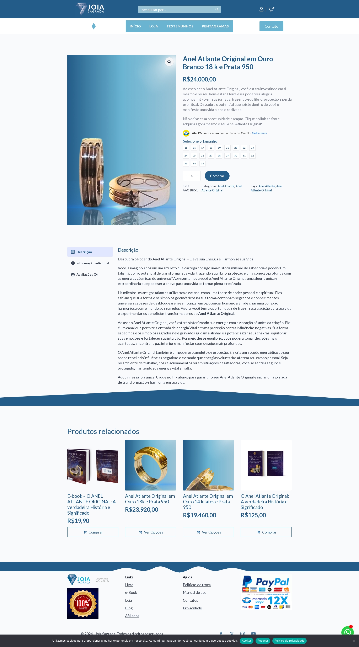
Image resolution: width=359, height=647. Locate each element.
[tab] (90, 252)
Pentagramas (215, 26)
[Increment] (197, 176)
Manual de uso (194, 592)
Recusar (263, 640)
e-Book (131, 592)
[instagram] (243, 634)
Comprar (217, 176)
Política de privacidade (289, 640)
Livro (129, 584)
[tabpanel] (205, 316)
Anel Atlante (226, 186)
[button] (169, 61)
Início (135, 26)
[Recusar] (354, 641)
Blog (129, 608)
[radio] (186, 148)
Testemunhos (180, 26)
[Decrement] (186, 176)
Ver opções (153, 532)
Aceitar (246, 640)
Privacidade (192, 608)
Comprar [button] (96, 532)
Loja (153, 26)
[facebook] (221, 634)
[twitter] (232, 634)
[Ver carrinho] (272, 9)
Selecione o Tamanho (200, 141)
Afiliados (132, 615)
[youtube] (253, 634)
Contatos (190, 600)
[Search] (217, 9)
